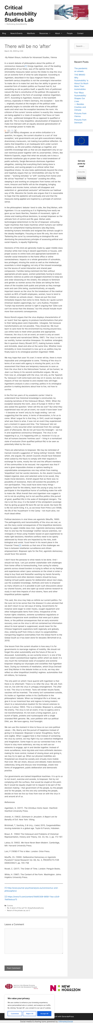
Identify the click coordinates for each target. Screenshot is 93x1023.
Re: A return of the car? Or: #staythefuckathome (25, 908)
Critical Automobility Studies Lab (21, 13)
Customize (15, 1014)
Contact (80, 33)
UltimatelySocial (65, 1021)
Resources (43, 33)
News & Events (16, 33)
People (70, 33)
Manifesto (31, 33)
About (57, 33)
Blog (4, 33)
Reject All (29, 1014)
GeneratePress (68, 1016)
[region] (29, 1006)
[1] (26, 66)
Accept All (44, 1014)
